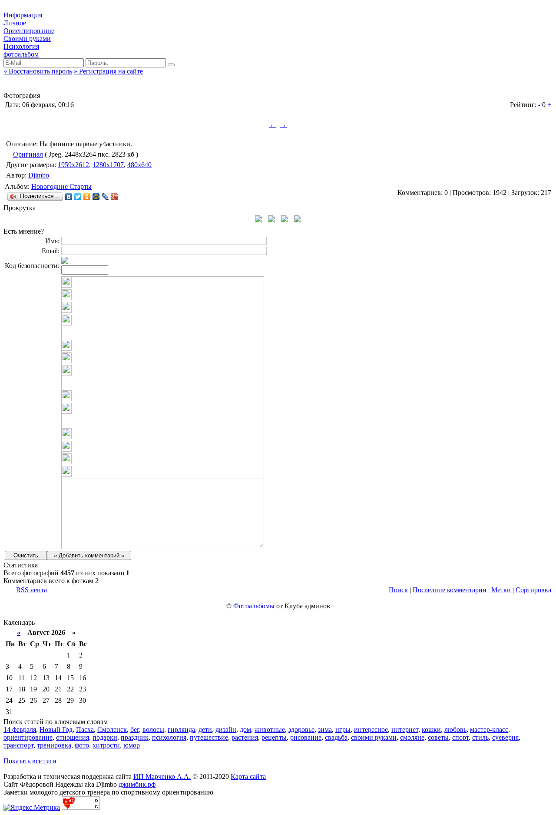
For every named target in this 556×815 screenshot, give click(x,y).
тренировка (54, 745)
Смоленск (112, 729)
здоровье (301, 729)
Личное (14, 23)
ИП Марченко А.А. (162, 776)
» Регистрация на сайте (108, 71)
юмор (131, 745)
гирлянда (181, 729)
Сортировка (533, 590)
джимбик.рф (137, 784)
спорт (460, 737)
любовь (455, 729)
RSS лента (31, 590)
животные (270, 729)
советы (438, 737)
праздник (135, 737)
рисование (305, 737)
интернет (404, 729)
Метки (501, 590)
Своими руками (27, 38)
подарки (105, 737)
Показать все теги (29, 761)
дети (205, 729)
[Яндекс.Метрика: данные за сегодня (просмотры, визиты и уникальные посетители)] (31, 808)
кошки (431, 729)
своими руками (374, 737)
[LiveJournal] (105, 196)
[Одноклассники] (87, 196)
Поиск (398, 590)
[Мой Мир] (96, 196)
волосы (153, 729)
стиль (480, 737)
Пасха (85, 729)
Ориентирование (28, 30)
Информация (22, 15)
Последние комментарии (449, 590)
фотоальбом (21, 54)
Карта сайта (248, 776)
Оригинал (28, 154)
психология (169, 737)
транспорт (18, 745)
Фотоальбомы (254, 606)
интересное (371, 729)
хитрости (106, 745)
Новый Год (56, 729)
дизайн (225, 729)
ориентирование (28, 737)
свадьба (336, 737)
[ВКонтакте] (68, 196)
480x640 (139, 164)
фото (82, 745)
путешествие (209, 737)
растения (245, 737)
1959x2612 (73, 164)
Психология (21, 46)
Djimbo (38, 175)
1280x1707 (108, 164)
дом (245, 729)
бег (134, 729)
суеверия (505, 737)
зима (325, 729)
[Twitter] (78, 196)
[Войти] (171, 65)
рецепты (274, 737)
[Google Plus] (114, 196)
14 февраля (19, 729)
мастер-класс (489, 729)
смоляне (412, 737)
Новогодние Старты (61, 186)
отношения (72, 737)
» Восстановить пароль (37, 71)
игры (343, 729)
